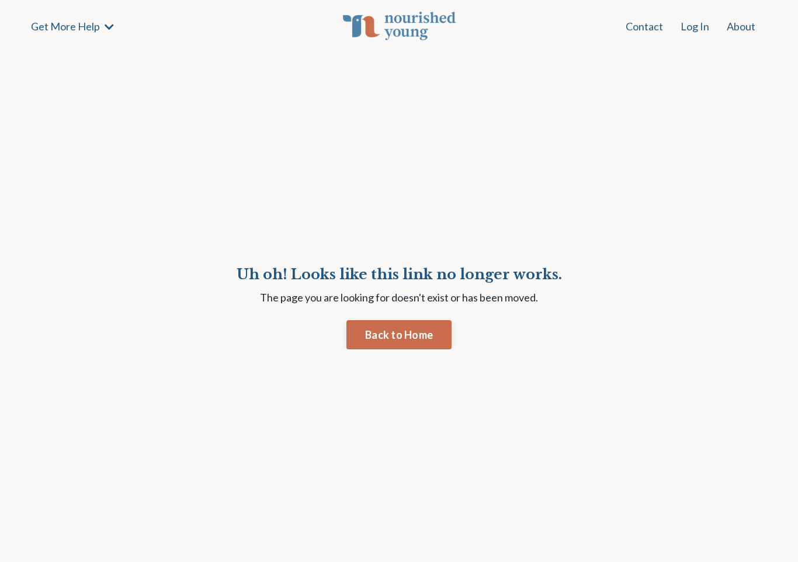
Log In (695, 26)
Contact (644, 26)
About (741, 26)
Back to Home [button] (399, 334)
